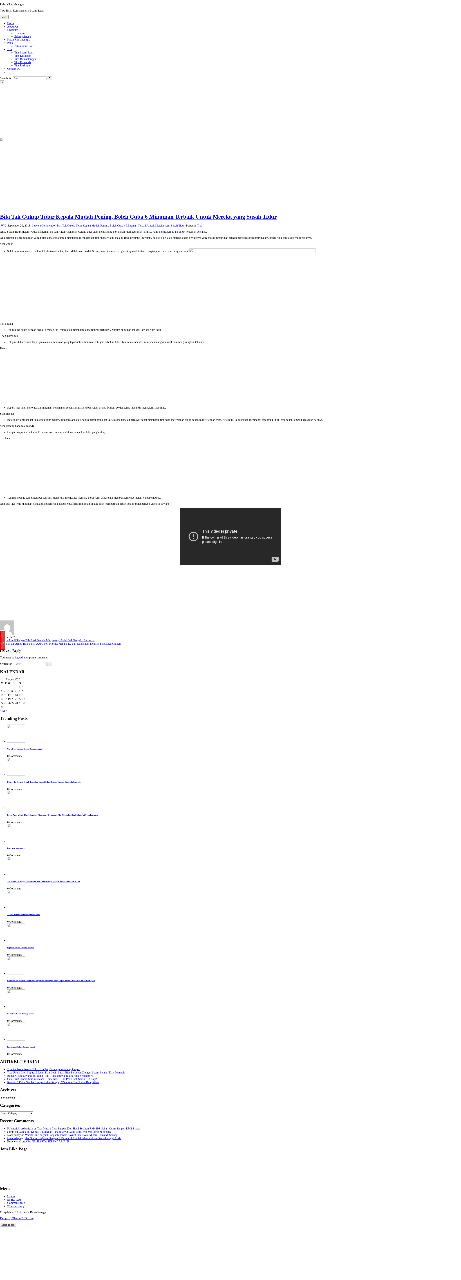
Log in (11, 1196)
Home (10, 23)
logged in (20, 657)
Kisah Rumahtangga (18, 39)
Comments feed (16, 1202)
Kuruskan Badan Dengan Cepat (21, 1047)
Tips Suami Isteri (23, 52)
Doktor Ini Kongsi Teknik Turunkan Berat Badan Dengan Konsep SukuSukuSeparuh (43, 782)
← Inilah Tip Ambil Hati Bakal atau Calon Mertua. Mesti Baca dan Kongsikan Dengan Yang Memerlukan (60, 643)
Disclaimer (20, 33)
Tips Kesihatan (22, 55)
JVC (3, 225)
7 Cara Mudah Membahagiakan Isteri (23, 914)
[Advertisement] (230, 111)
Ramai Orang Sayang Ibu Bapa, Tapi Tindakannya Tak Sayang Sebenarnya (50, 1075)
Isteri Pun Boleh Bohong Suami (20, 1014)
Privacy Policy (22, 36)
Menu (4, 17)
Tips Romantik (22, 62)
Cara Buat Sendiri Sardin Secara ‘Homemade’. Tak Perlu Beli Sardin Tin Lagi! (52, 1079)
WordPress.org (15, 1206)
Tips (9, 49)
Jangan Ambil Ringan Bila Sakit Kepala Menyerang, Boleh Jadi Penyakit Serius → (47, 640)
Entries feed (14, 1199)
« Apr (3, 710)
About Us (12, 26)
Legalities (12, 29)
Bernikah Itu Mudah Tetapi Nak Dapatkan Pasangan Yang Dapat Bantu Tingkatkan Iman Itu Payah (51, 980)
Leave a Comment (108, 225)
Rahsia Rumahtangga (12, 4)
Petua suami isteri (24, 46)
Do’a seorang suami (15, 848)
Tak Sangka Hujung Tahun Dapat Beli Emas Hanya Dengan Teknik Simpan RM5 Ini (43, 881)
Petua (10, 42)
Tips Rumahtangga (25, 58)
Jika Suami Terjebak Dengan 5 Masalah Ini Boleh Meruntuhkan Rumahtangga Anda (73, 1138)
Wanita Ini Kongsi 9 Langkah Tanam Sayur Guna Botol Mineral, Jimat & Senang (65, 1131)
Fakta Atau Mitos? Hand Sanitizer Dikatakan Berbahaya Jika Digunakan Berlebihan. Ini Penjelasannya (52, 815)
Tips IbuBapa (22, 65)
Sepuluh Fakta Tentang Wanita (20, 948)
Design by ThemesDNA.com (16, 1218)
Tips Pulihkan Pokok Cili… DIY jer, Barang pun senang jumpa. (43, 1069)
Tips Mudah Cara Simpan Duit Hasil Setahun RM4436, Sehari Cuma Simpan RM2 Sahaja (88, 1128)
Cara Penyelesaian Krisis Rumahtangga (24, 749)
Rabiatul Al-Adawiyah (20, 1128)
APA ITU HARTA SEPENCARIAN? (47, 1141)
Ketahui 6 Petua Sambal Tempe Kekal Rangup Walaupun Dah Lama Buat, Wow (53, 1082)
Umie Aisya (14, 1138)
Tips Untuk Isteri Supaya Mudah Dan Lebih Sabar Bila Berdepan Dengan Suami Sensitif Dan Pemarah (66, 1072)
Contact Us (13, 68)
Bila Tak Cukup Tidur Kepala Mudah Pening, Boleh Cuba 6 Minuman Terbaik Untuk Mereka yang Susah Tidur (138, 216)
